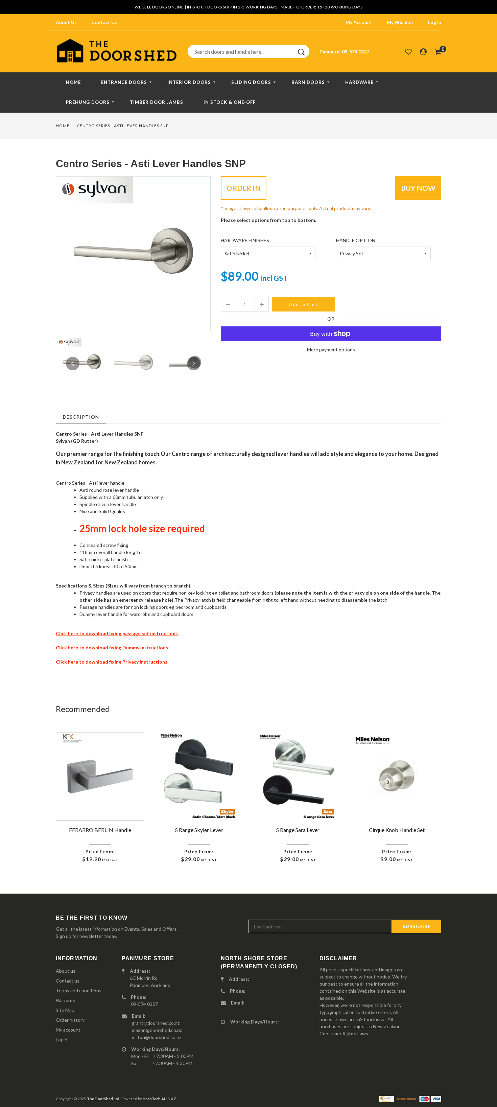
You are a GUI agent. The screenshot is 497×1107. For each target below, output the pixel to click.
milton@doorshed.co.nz (156, 1037)
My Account (359, 22)
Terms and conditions (78, 990)
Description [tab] (81, 417)
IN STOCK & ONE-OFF (230, 102)
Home (73, 82)
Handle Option (355, 240)
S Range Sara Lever (298, 830)
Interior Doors (189, 82)
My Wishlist (400, 22)
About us (65, 971)
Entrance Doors (124, 82)
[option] (133, 254)
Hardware (359, 82)
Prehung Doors (88, 102)
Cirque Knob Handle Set (397, 830)
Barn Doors (308, 82)
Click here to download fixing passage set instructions (117, 633)
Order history (70, 1020)
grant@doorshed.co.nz (156, 1023)
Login (61, 1039)
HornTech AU (155, 1099)
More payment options (331, 349)
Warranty (65, 1000)
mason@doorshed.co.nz (157, 1030)
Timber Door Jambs (156, 102)
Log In (434, 22)
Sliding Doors (251, 82)
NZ (173, 1099)
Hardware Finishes (245, 240)
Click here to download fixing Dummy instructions (112, 647)
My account (68, 1030)
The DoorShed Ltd (103, 1099)
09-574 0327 (355, 51)
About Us (66, 22)
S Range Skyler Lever (199, 830)
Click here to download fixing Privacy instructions (111, 662)
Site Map (65, 1010)
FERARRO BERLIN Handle (100, 830)
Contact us (67, 981)
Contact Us (104, 22)
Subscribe (416, 926)
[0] (438, 51)
